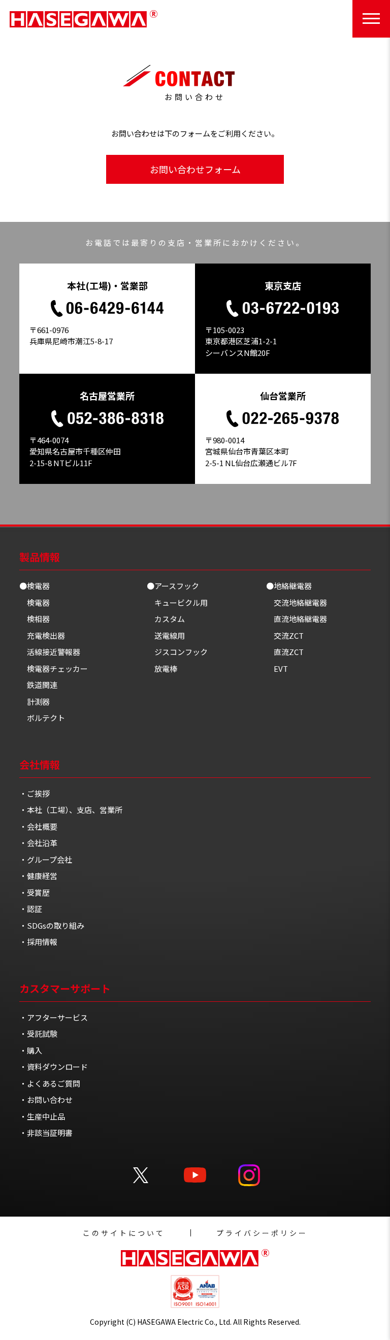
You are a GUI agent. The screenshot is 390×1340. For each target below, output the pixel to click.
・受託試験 (38, 1033)
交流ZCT (289, 635)
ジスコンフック (181, 651)
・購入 (30, 1050)
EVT (281, 668)
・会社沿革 (38, 842)
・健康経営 (38, 875)
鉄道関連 (42, 684)
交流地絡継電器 (300, 602)
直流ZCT (289, 651)
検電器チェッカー (57, 668)
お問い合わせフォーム (195, 169)
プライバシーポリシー (262, 1232)
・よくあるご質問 (49, 1083)
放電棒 (165, 668)
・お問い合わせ (46, 1099)
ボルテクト (46, 717)
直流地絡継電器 (300, 618)
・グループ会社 (45, 859)
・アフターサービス (53, 1017)
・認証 (30, 908)
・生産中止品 (42, 1116)
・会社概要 (38, 826)
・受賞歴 (34, 892)
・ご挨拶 (34, 793)
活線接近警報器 (53, 651)
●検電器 (34, 585)
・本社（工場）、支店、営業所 (70, 809)
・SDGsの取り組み (51, 925)
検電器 (38, 602)
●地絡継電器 (289, 585)
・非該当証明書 (46, 1132)
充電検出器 (46, 635)
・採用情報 (38, 941)
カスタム (169, 618)
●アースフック (173, 585)
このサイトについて (124, 1232)
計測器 (38, 701)
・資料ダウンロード (53, 1066)
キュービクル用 (181, 602)
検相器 (38, 618)
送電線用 (169, 635)
